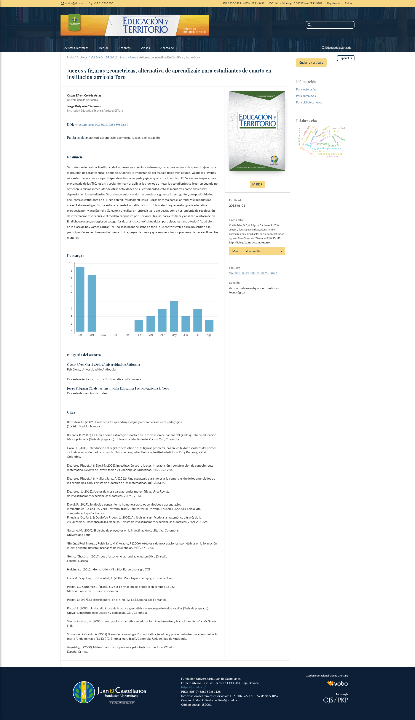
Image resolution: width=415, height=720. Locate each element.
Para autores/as (306, 96)
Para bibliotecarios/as (309, 102)
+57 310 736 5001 (104, 3)
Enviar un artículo (311, 62)
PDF (258, 184)
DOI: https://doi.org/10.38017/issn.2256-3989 (295, 3)
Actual (103, 48)
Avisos (145, 48)
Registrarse (333, 3)
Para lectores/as (306, 89)
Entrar (348, 3)
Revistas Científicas (75, 48)
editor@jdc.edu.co (75, 3)
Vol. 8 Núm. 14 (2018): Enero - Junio (113, 57)
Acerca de (167, 48)
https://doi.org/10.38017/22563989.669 (101, 124)
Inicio (70, 57)
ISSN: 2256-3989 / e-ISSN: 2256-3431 (243, 3)
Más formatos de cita (246, 251)
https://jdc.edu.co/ (193, 687)
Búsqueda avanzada (338, 47)
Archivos (124, 48)
